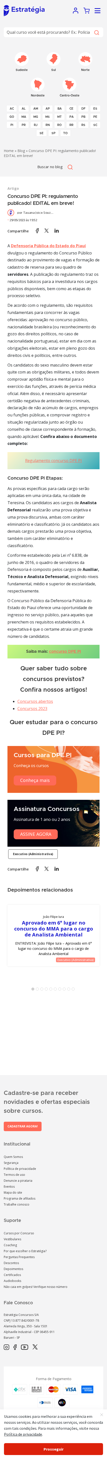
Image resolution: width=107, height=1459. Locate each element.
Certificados (12, 1275)
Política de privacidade (20, 1169)
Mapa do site (13, 1192)
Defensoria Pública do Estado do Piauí (48, 245)
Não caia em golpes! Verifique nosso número (35, 1287)
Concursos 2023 (32, 708)
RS (83, 125)
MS (47, 116)
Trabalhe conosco (16, 1204)
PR (24, 125)
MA (23, 116)
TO (65, 133)
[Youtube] (24, 1347)
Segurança (11, 1163)
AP (48, 108)
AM (35, 108)
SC (95, 125)
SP (53, 133)
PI (11, 125)
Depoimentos (13, 1269)
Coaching (10, 1245)
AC (12, 108)
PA (71, 116)
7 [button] (60, 990)
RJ (36, 125)
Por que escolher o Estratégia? (25, 1251)
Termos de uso (14, 1175)
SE (42, 133)
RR (71, 125)
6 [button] (56, 990)
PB (83, 116)
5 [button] (51, 990)
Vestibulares (12, 1239)
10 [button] (74, 990)
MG (35, 116)
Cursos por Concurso (19, 1233)
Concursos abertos (35, 701)
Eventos (9, 1186)
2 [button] (38, 990)
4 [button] (47, 990)
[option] (53, 935)
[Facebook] (15, 1347)
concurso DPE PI (65, 651)
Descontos (11, 1263)
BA (59, 108)
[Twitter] (35, 1347)
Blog (21, 150)
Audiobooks (12, 1281)
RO (59, 125)
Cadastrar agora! (22, 1126)
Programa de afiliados (19, 1198)
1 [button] (33, 990)
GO (11, 116)
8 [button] (65, 990)
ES (95, 108)
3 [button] (42, 990)
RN (48, 125)
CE (71, 108)
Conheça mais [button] (35, 780)
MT (59, 116)
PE (95, 116)
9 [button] (69, 990)
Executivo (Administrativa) (33, 854)
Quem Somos (13, 1157)
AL (24, 108)
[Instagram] (6, 1347)
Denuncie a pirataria (18, 1181)
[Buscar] (96, 32)
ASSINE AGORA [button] (35, 834)
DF (83, 108)
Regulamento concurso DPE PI (53, 460)
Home (9, 150)
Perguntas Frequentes (19, 1257)
